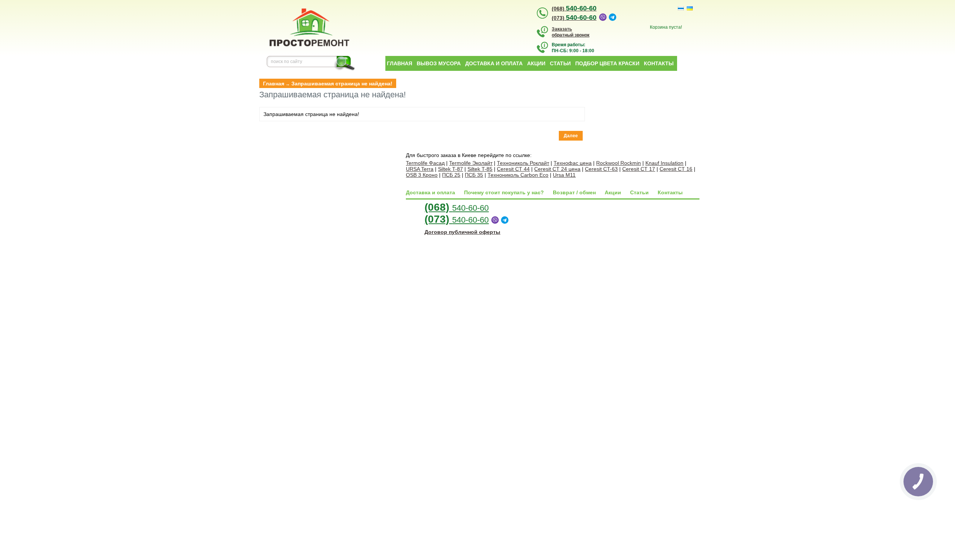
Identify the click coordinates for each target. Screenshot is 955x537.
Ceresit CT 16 (676, 169)
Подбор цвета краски (607, 63)
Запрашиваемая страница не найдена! (341, 84)
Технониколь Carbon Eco (518, 175)
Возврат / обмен (574, 192)
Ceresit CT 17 (638, 169)
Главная (399, 63)
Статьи (560, 63)
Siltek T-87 (450, 169)
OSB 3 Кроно (422, 175)
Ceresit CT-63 (601, 169)
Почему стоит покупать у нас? (504, 192)
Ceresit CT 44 (513, 169)
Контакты (659, 63)
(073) (574, 18)
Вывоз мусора (439, 63)
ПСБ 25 (451, 175)
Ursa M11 (564, 175)
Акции (536, 63)
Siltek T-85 (479, 169)
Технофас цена (573, 163)
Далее (571, 135)
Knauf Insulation (664, 163)
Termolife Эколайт (470, 163)
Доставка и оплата (494, 63)
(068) (574, 9)
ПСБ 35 (474, 175)
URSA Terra (419, 169)
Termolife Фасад (425, 163)
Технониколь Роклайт (523, 163)
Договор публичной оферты (462, 232)
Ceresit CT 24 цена (557, 169)
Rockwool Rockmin (618, 163)
